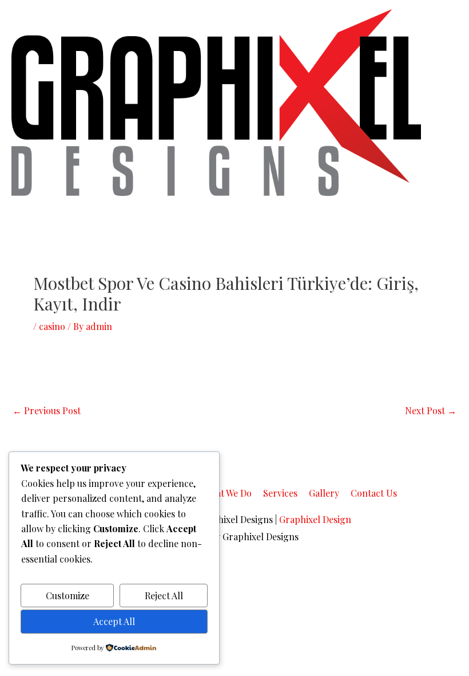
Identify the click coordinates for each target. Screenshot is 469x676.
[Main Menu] (444, 102)
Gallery (324, 493)
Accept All (114, 621)
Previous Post (47, 410)
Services (280, 493)
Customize (67, 595)
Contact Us (374, 493)
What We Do (227, 493)
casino (52, 326)
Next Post (430, 410)
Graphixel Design (315, 519)
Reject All (164, 595)
